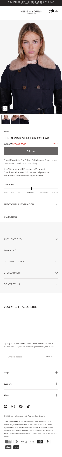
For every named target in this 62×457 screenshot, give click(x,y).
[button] (5, 12)
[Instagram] (13, 406)
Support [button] (7, 384)
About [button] (7, 395)
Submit (50, 356)
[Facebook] (20, 406)
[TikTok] (28, 406)
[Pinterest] (5, 406)
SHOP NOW (36, 3)
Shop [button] (6, 372)
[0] (50, 12)
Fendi (6, 131)
